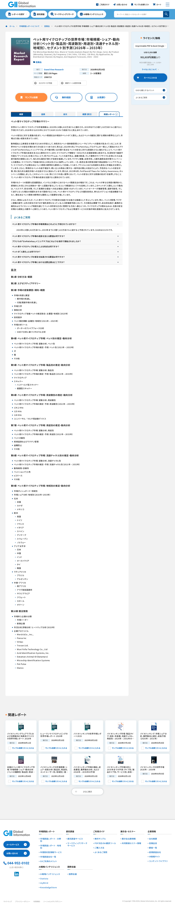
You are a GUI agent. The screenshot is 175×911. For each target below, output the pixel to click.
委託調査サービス (75, 839)
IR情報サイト (154, 856)
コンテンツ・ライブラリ (158, 861)
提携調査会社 (155, 852)
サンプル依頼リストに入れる (23, 748)
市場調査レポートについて (29, 26)
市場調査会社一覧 (48, 857)
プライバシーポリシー (22, 901)
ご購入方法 (99, 848)
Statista (44, 878)
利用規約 (36, 901)
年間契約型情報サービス (51, 852)
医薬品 (47, 26)
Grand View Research (54, 69)
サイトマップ (7, 901)
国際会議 (73, 874)
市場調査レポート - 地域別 (50, 846)
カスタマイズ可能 (46, 83)
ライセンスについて (149, 69)
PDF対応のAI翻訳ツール (105, 843)
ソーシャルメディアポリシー (52, 901)
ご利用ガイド (99, 831)
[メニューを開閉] (167, 4)
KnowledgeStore (48, 887)
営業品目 (153, 843)
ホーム (12, 26)
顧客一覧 (153, 848)
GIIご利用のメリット (48, 861)
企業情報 (152, 831)
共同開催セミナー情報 (131, 843)
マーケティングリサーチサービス (77, 844)
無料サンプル (100, 839)
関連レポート (109, 114)
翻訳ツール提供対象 (74, 83)
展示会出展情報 (129, 839)
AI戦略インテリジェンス (50, 874)
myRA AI (44, 883)
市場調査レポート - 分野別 (50, 840)
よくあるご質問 (101, 852)
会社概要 (153, 839)
